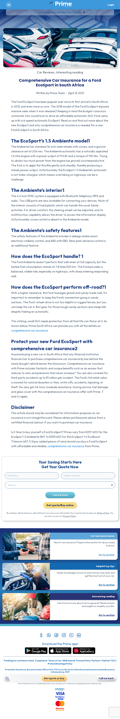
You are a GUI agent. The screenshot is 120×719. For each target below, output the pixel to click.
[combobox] (59, 485)
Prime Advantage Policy (60, 663)
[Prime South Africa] (60, 4)
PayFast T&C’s (109, 660)
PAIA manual (68, 660)
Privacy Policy (69, 516)
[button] (8, 4)
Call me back (60, 495)
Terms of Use (103, 513)
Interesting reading (69, 72)
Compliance (41, 660)
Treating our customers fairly (19, 660)
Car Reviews (45, 72)
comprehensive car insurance (29, 330)
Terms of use (54, 660)
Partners (96, 660)
